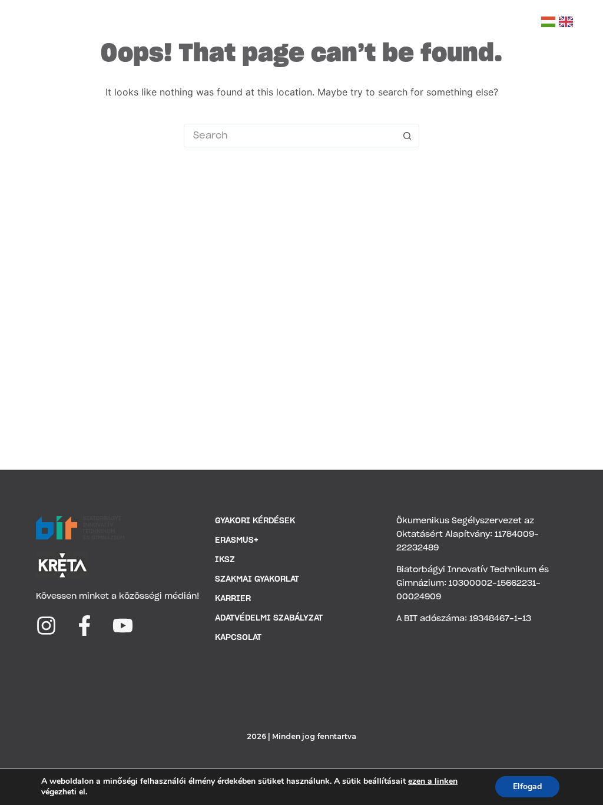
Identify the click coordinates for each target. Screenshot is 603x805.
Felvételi (416, 23)
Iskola (200, 23)
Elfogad (527, 786)
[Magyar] (548, 22)
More (479, 23)
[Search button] (407, 135)
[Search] (525, 22)
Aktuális (356, 23)
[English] (566, 22)
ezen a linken (433, 781)
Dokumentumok (281, 23)
